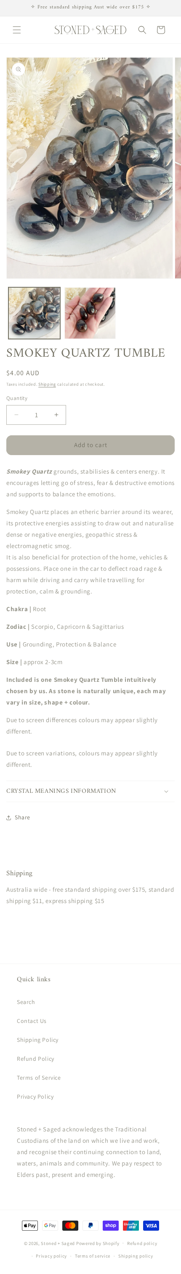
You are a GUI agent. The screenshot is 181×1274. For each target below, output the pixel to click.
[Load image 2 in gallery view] (90, 313)
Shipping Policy (38, 1040)
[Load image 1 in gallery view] (34, 313)
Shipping (47, 384)
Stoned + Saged (58, 1243)
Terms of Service (39, 1077)
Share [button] (22, 817)
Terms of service (92, 1256)
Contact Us (32, 1021)
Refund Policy (35, 1058)
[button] (17, 30)
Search (26, 1002)
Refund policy (142, 1243)
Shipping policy (135, 1256)
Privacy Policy (35, 1096)
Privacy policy (51, 1256)
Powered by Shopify (98, 1243)
